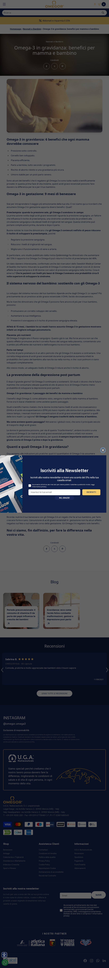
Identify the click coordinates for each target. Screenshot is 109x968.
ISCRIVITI (91, 492)
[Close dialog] (103, 450)
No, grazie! (64, 498)
